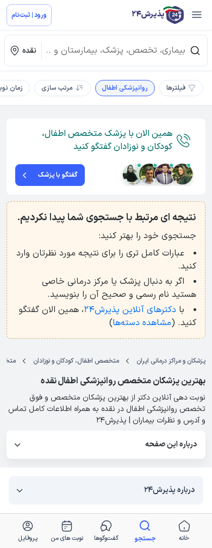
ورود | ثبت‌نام (29, 15)
